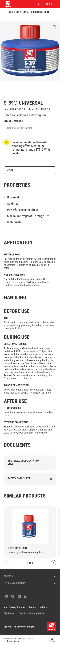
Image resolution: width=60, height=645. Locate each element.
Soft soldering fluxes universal (29, 12)
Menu (10, 170)
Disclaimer (9, 613)
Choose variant (13, 121)
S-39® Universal (18, 548)
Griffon (8, 576)
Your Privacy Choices (14, 607)
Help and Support (15, 583)
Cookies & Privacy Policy (31, 613)
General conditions (38, 607)
